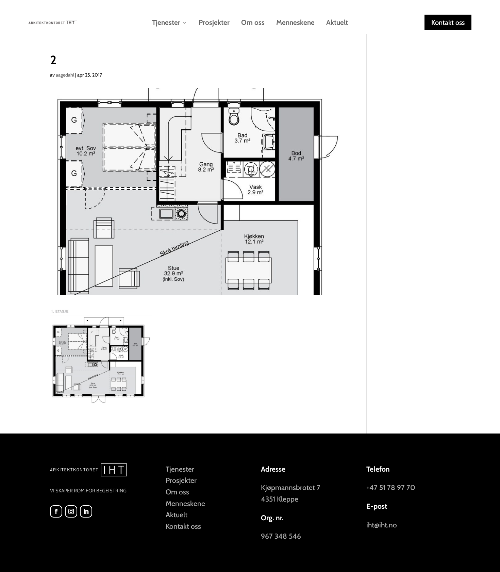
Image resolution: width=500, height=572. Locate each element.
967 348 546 (281, 536)
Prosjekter (214, 23)
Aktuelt (337, 23)
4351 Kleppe (279, 499)
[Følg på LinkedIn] (86, 511)
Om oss (253, 23)
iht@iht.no (381, 525)
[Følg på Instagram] (71, 511)
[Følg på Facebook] (56, 511)
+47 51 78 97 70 (390, 487)
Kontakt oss (448, 22)
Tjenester (180, 469)
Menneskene (295, 23)
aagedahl (65, 75)
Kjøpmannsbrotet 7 (290, 487)
